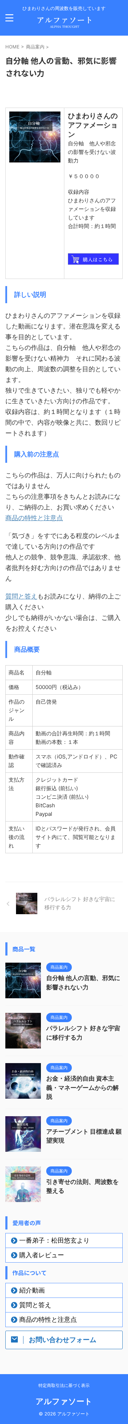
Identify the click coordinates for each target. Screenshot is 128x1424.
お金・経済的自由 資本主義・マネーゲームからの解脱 (82, 1087)
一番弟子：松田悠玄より (54, 1240)
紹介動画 (32, 1290)
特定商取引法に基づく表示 (64, 1385)
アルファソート (64, 1401)
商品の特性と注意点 (34, 518)
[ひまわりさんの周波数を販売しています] (64, 25)
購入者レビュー (41, 1255)
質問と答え (21, 596)
